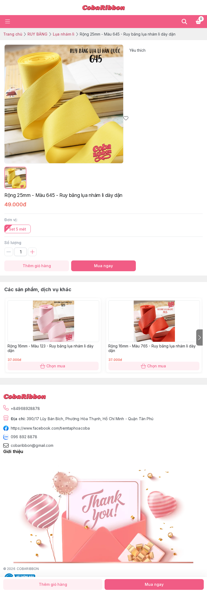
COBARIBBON (28, 569)
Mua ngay (103, 265)
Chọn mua (55, 366)
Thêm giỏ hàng (37, 265)
